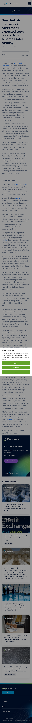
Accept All (16, 363)
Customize (16, 367)
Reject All (16, 372)
